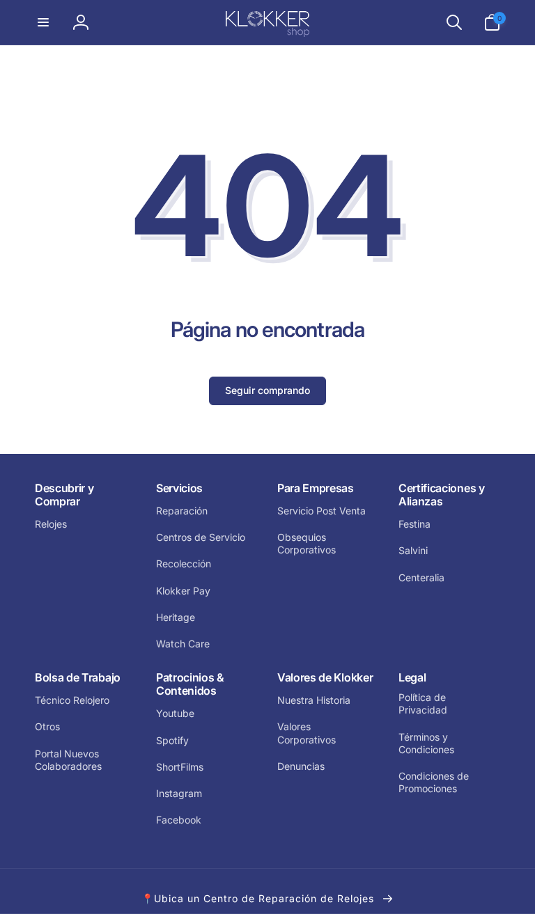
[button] (43, 22)
